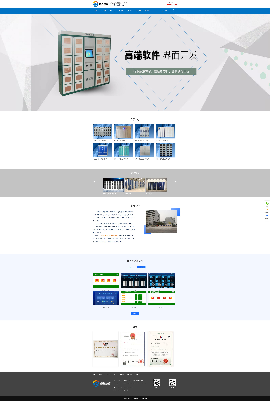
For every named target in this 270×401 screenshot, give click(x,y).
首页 (96, 11)
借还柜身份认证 (106, 290)
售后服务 (121, 11)
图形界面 (161, 307)
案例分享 (130, 11)
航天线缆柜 (106, 194)
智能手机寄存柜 (150, 194)
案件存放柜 (128, 194)
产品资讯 (147, 11)
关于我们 (103, 11)
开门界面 (133, 290)
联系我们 (138, 11)
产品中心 (112, 11)
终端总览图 (106, 307)
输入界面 (133, 307)
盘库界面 (161, 290)
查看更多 (135, 313)
